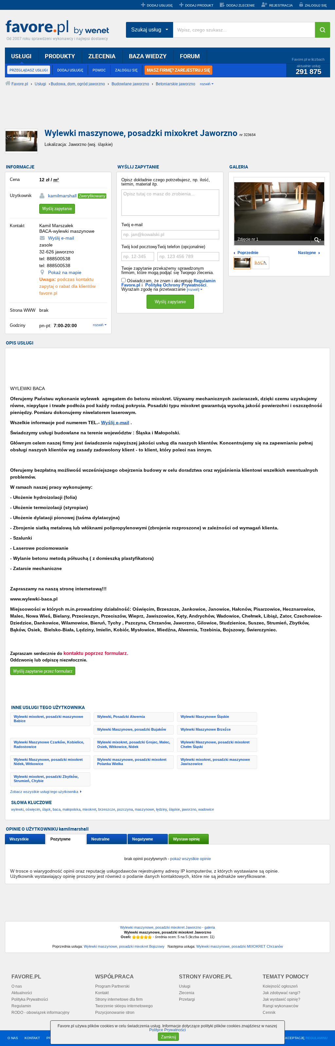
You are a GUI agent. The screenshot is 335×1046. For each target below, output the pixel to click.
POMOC (99, 70)
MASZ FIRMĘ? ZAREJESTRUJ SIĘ (178, 70)
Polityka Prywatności (29, 999)
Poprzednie (248, 253)
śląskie (174, 809)
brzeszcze (106, 809)
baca (57, 809)
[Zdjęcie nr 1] (242, 263)
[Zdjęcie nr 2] (260, 263)
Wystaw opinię (186, 839)
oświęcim (33, 809)
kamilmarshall (62, 195)
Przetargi (187, 999)
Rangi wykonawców (280, 1006)
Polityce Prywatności (167, 1030)
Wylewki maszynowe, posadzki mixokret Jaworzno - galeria (167, 927)
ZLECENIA (101, 56)
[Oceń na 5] (150, 937)
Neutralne (100, 839)
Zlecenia (186, 993)
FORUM (190, 56)
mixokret (89, 809)
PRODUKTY (60, 56)
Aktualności (21, 993)
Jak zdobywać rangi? (281, 993)
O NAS (13, 1038)
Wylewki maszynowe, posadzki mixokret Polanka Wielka (132, 762)
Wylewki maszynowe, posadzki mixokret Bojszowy (124, 946)
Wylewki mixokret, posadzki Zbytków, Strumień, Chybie (46, 779)
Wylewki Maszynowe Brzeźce (206, 729)
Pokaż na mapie (64, 272)
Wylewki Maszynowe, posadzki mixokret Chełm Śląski (215, 744)
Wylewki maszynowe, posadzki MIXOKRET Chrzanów (239, 946)
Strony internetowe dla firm (119, 999)
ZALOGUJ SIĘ (316, 5)
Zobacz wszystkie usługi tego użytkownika (44, 792)
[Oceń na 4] (146, 937)
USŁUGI (21, 56)
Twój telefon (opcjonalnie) (181, 247)
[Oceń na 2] (138, 937)
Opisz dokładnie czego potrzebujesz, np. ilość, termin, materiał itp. (165, 182)
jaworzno (189, 809)
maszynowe (144, 809)
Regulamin (21, 1006)
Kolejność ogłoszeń (280, 986)
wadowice (206, 809)
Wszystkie (19, 839)
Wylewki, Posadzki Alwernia (121, 717)
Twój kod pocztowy (139, 247)
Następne (307, 253)
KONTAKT (32, 1038)
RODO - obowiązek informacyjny (40, 1012)
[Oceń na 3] (142, 937)
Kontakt (102, 993)
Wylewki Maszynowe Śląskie (205, 717)
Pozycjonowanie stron (114, 1012)
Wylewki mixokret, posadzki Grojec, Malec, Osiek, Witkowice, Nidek (133, 744)
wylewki (17, 809)
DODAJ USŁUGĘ (160, 5)
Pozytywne (60, 839)
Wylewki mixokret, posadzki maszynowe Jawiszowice (215, 762)
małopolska (71, 809)
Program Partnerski (112, 986)
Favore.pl (59, 28)
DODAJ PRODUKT (199, 5)
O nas (16, 986)
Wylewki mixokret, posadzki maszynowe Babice (48, 719)
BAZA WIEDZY (148, 56)
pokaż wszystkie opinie (190, 859)
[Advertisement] (163, 113)
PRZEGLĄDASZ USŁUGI (28, 70)
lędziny (161, 809)
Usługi (184, 986)
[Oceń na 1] (134, 937)
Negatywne (142, 839)
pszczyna (125, 809)
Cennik (269, 1012)
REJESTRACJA (281, 5)
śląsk (46, 809)
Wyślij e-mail (61, 238)
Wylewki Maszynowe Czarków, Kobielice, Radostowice (49, 744)
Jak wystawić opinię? (281, 999)
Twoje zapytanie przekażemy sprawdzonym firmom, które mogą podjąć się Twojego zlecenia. (167, 270)
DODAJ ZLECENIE (240, 5)
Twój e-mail (132, 225)
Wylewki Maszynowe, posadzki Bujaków (131, 729)
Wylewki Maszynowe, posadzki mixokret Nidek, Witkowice (48, 762)
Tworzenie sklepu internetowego (124, 1006)
